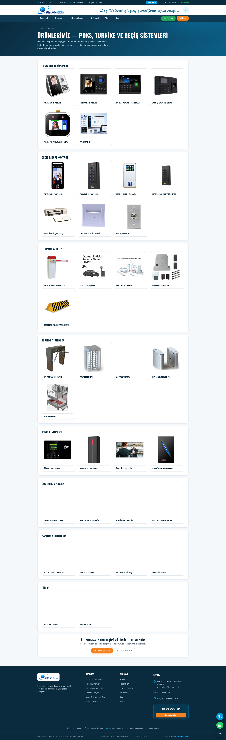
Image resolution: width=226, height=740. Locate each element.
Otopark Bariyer (92, 693)
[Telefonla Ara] (219, 716)
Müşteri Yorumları (95, 3)
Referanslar (96, 18)
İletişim (117, 18)
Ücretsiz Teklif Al (102, 650)
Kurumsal (43, 18)
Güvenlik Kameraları (94, 701)
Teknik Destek (78, 3)
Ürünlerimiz (60, 18)
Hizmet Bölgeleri (78, 18)
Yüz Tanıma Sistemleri (94, 688)
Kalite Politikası (122, 736)
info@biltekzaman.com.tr (167, 699)
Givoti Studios (183, 736)
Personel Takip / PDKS (95, 680)
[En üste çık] (219, 733)
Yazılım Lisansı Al (46, 3)
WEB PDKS (152, 3)
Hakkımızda (124, 680)
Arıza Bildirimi (63, 3)
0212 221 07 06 (170, 3)
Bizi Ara (170, 18)
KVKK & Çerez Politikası (139, 736)
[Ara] (186, 10)
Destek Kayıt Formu (107, 736)
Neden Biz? (124, 684)
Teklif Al (182, 18)
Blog (107, 18)
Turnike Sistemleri (93, 684)
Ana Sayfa (41, 29)
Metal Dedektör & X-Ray (95, 697)
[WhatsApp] (219, 725)
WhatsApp (185, 3)
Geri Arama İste (171, 715)
